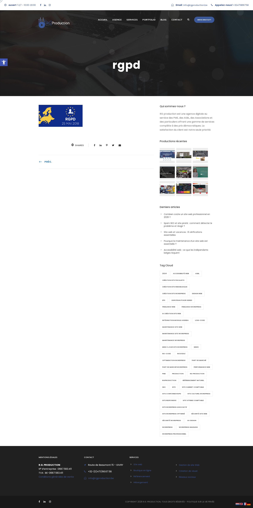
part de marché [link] (199, 360)
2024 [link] (164, 273)
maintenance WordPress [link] (173, 340)
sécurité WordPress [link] (171, 420)
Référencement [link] (142, 476)
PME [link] (164, 373)
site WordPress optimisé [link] (173, 414)
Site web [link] (138, 464)
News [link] (196, 347)
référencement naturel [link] (193, 380)
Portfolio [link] (149, 19)
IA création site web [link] (171, 313)
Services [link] (132, 19)
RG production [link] (197, 373)
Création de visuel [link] (188, 471)
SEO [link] (164, 387)
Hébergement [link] (141, 482)
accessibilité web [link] (181, 273)
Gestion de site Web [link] (189, 465)
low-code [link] (200, 320)
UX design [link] (191, 420)
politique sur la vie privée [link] (200, 501)
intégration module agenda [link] (175, 320)
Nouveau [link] (181, 353)
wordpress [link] (167, 427)
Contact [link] (176, 19)
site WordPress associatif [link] (174, 407)
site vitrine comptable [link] (193, 400)
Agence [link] (117, 19)
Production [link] (177, 373)
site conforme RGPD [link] (171, 393)
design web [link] (197, 293)
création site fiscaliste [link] (173, 280)
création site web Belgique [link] (174, 287)
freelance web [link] (168, 307)
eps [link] (163, 300)
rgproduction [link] (169, 380)
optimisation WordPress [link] (173, 360)
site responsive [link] (169, 400)
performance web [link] (202, 367)
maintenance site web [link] (172, 327)
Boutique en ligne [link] (142, 470)
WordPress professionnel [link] (174, 434)
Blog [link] (163, 19)
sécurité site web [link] (199, 414)
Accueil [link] (103, 19)
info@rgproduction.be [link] (101, 478)
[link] (4, 62)
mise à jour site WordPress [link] (174, 347)
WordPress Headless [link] (188, 427)
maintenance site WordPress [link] (175, 333)
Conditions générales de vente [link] (56, 476)
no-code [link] (166, 353)
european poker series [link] (182, 300)
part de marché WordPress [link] (174, 367)
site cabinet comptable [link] (193, 387)
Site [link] (174, 387)
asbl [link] (197, 273)
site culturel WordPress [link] (198, 393)
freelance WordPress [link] (191, 307)
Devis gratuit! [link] (204, 20)
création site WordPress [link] (174, 293)
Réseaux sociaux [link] (187, 477)
